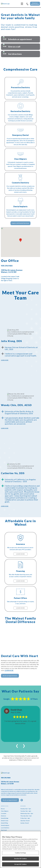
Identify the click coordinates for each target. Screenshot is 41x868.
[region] (20, 849)
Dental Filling (4, 823)
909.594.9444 (27, 3)
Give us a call (14, 47)
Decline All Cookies (20, 858)
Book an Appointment (35, 3)
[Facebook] (21, 800)
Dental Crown (4, 820)
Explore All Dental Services (20, 223)
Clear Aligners (5, 811)
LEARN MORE (9, 670)
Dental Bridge (4, 818)
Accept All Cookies (20, 864)
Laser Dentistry (5, 827)
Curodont (3, 813)
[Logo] (8, 4)
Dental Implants (5, 825)
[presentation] (17, 745)
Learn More (4, 360)
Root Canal (4, 830)
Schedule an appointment (20, 39)
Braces (3, 808)
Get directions (15, 54)
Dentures (3, 816)
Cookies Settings (20, 853)
